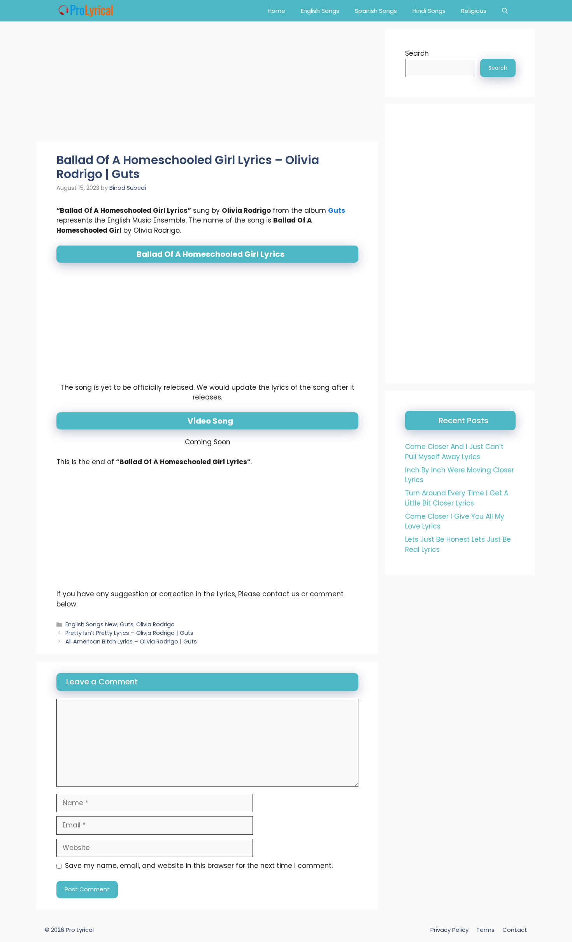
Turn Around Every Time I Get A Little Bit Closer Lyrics (456, 498)
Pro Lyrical (80, 930)
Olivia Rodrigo (155, 624)
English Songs (320, 11)
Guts (336, 210)
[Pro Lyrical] (85, 10)
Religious (473, 11)
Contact (514, 930)
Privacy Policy (449, 930)
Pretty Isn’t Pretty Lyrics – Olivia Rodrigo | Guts (129, 633)
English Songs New (91, 624)
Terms (485, 930)
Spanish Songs (376, 11)
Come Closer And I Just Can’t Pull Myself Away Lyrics (454, 451)
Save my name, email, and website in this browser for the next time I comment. (199, 865)
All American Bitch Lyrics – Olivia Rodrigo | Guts (131, 641)
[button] (505, 10)
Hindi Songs (429, 11)
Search (417, 53)
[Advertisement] (207, 83)
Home (276, 11)
